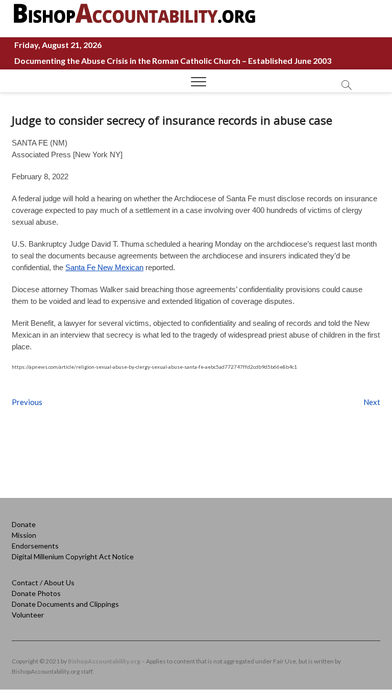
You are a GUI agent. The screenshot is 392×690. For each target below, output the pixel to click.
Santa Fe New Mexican (104, 267)
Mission (24, 535)
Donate (24, 524)
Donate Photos (36, 593)
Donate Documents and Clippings (65, 604)
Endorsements (35, 545)
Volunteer (28, 614)
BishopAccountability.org (104, 661)
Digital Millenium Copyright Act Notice (73, 556)
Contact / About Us (43, 582)
